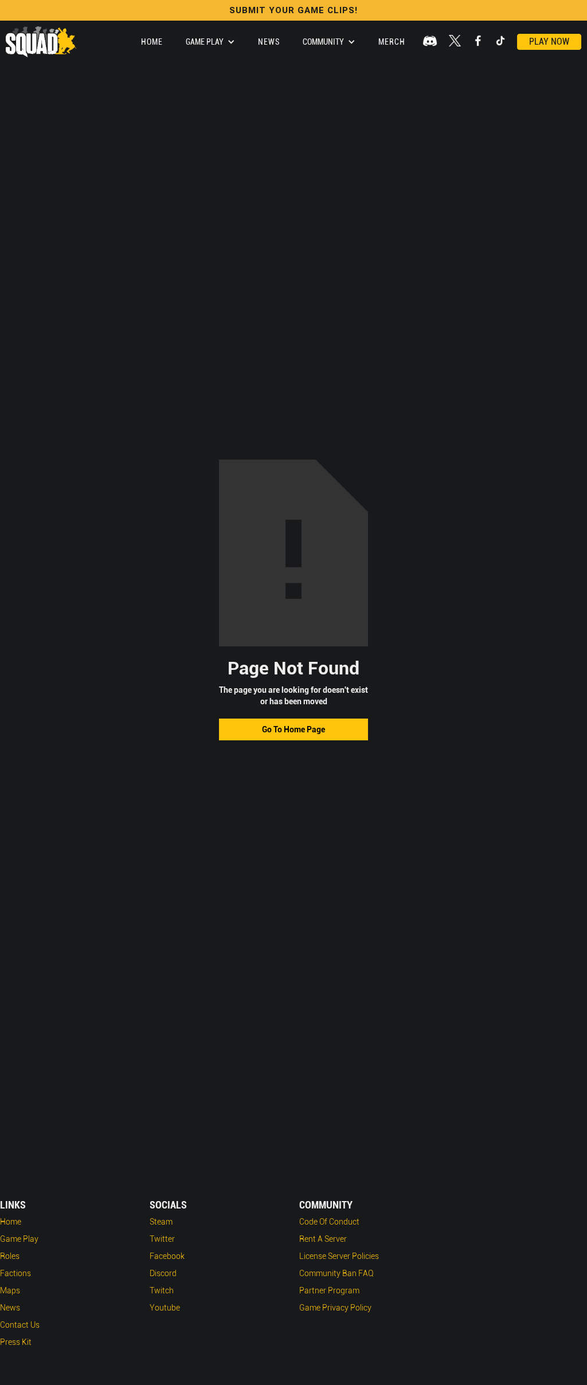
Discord (163, 1273)
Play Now (549, 41)
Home (152, 41)
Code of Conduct (329, 1221)
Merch (391, 41)
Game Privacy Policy (335, 1307)
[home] (41, 41)
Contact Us (20, 1324)
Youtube (165, 1307)
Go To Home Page (293, 729)
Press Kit (16, 1342)
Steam (161, 1221)
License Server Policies (339, 1256)
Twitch (162, 1290)
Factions (15, 1273)
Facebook (167, 1256)
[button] (210, 42)
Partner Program (329, 1290)
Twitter (162, 1238)
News (269, 41)
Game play (19, 1238)
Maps (10, 1290)
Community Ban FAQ (336, 1273)
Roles (9, 1256)
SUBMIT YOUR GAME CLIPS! (293, 10)
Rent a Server (323, 1238)
